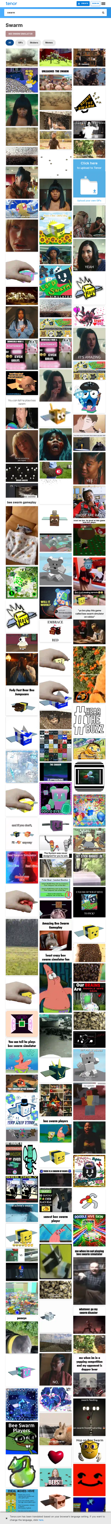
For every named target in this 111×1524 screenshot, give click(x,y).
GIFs (20, 42)
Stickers (34, 42)
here (41, 1520)
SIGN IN (95, 3)
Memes (49, 42)
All (10, 42)
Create (84, 3)
